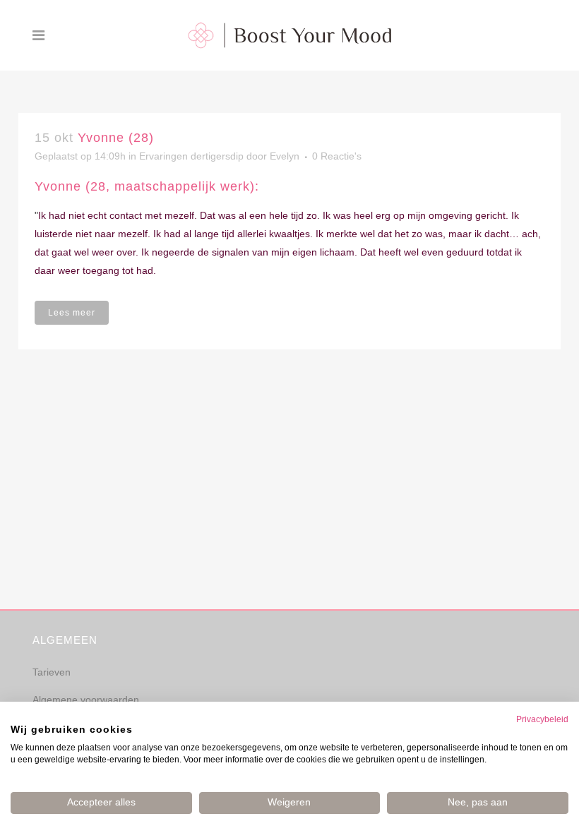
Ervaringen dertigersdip (191, 156)
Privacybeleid (542, 719)
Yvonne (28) (116, 138)
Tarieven (51, 672)
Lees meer (71, 313)
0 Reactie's (337, 156)
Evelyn (284, 156)
